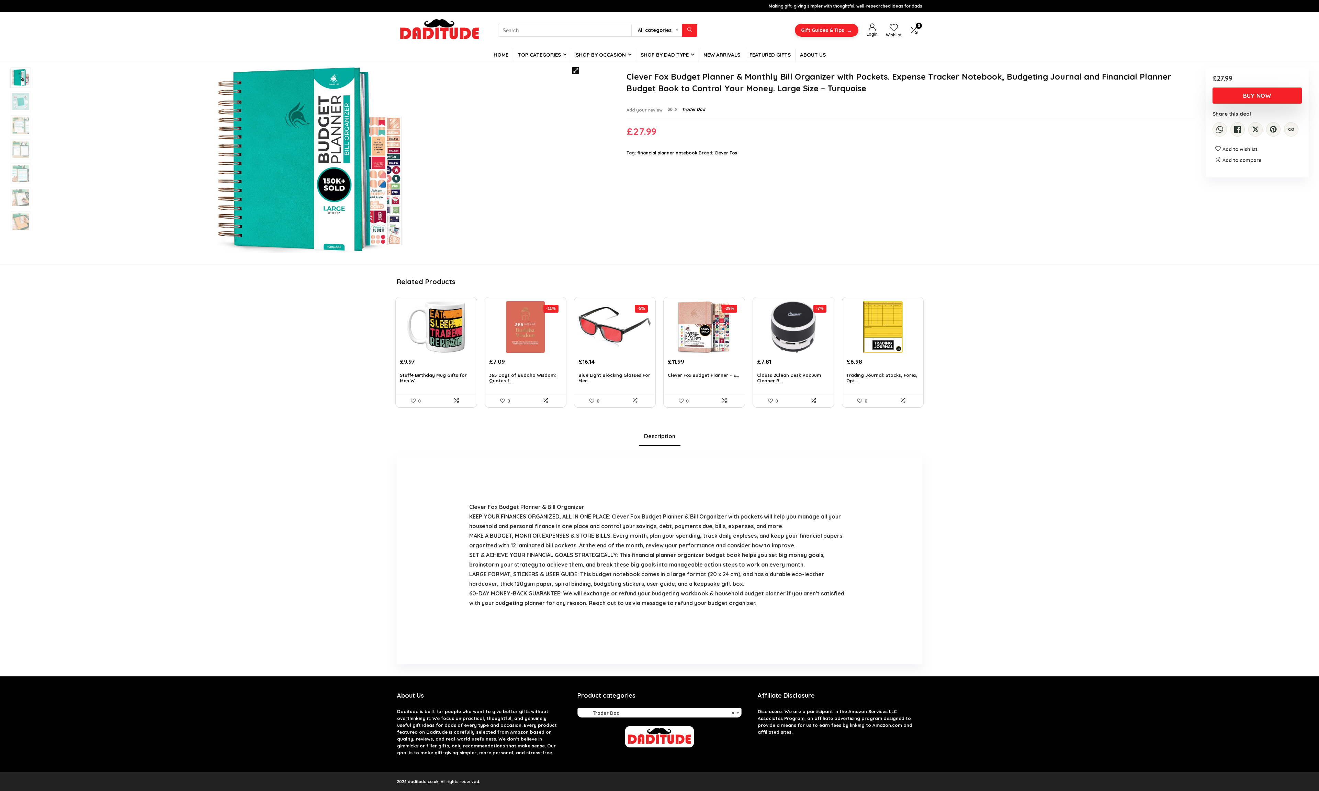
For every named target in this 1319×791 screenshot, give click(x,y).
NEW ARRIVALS (721, 54)
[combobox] (659, 713)
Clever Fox (725, 152)
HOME (501, 54)
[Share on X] (1255, 129)
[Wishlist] (894, 28)
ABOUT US (813, 54)
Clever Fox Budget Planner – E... (703, 375)
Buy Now (1257, 95)
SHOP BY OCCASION (601, 54)
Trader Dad (693, 109)
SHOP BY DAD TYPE (665, 54)
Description (659, 436)
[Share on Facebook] (1237, 129)
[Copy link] (1291, 129)
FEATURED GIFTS (770, 54)
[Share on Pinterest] (1273, 129)
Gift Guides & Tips (826, 30)
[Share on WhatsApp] (1220, 129)
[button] (575, 70)
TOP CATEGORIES (539, 54)
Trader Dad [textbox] (657, 713)
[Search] (689, 30)
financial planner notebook (667, 152)
